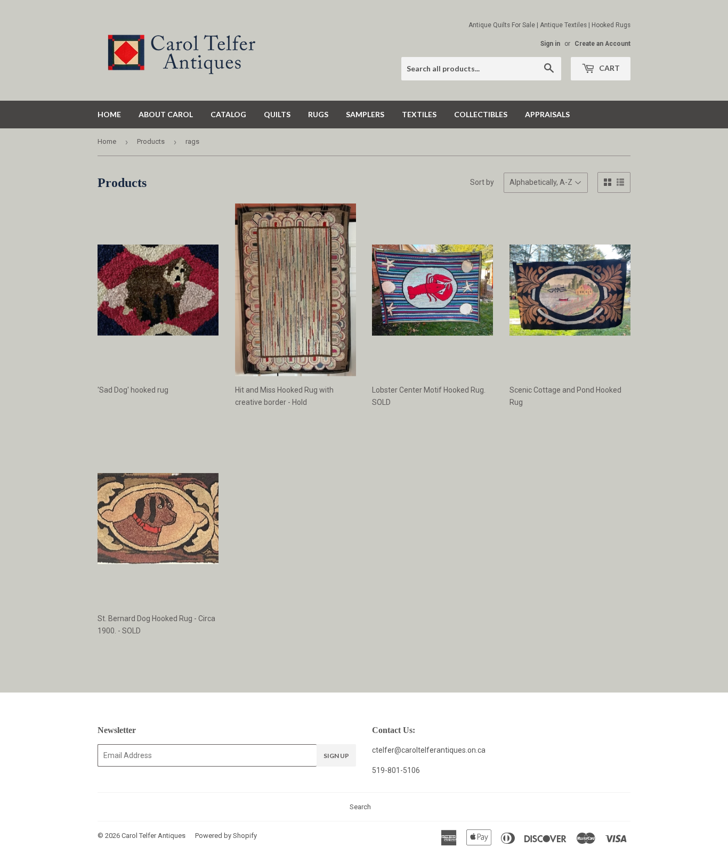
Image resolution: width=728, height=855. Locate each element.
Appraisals (547, 114)
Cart (608, 67)
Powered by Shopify (226, 836)
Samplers (365, 114)
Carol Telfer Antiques (153, 836)
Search (360, 807)
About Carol (166, 114)
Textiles (419, 114)
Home (109, 114)
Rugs (318, 114)
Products (151, 141)
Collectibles (480, 114)
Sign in (550, 43)
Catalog (228, 114)
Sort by (482, 182)
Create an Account (602, 43)
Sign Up (336, 756)
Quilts (277, 114)
